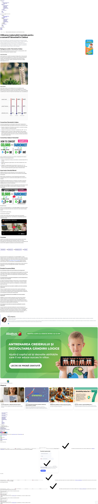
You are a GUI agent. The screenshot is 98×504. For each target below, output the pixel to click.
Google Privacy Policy (14, 434)
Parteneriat (3, 9)
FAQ (4, 22)
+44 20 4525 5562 (7, 429)
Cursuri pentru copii (5, 5)
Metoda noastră (5, 19)
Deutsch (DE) (2, 439)
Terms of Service (20, 434)
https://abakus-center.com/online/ (14, 260)
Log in (1, 27)
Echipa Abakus (5, 3)
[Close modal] (0, 490)
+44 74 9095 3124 (2, 429)
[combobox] (16, 448)
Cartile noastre (5, 6)
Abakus (3, 15)
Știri (2, 24)
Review (3, 423)
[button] (49, 352)
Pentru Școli (4, 10)
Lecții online (3, 17)
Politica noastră (14, 495)
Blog (2, 11)
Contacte (3, 12)
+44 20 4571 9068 (2, 430)
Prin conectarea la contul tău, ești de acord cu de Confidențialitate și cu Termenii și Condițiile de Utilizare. (16, 495)
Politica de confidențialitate (43, 467)
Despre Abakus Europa (6, 2)
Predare (3, 4)
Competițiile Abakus (4, 419)
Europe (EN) (5, 439)
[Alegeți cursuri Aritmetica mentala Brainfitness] (56, 448)
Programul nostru (5, 7)
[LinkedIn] (8, 324)
